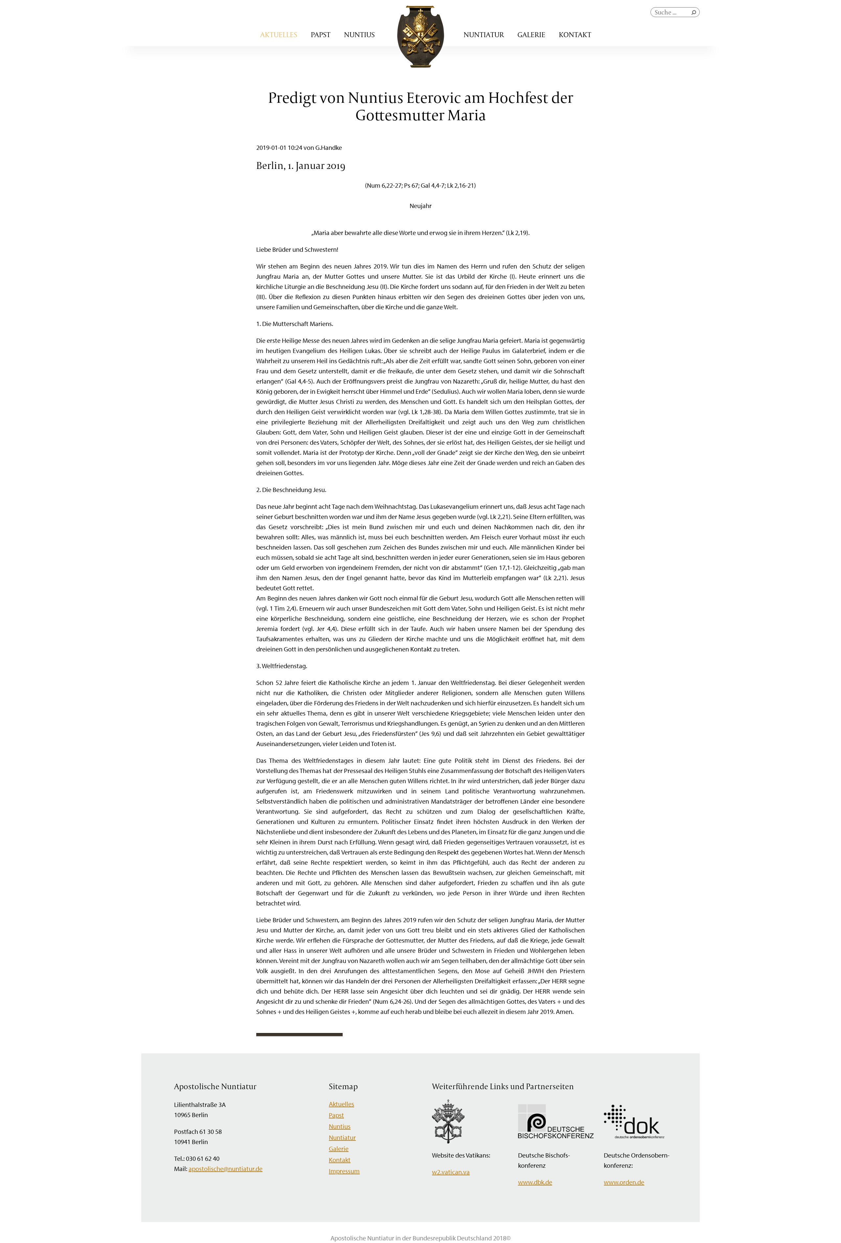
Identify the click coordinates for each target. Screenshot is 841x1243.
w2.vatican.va (451, 1172)
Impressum (344, 1171)
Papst (320, 34)
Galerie (531, 34)
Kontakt (575, 34)
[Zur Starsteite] (420, 65)
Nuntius (359, 34)
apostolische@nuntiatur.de (225, 1168)
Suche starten (695, 14)
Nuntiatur (484, 34)
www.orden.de (624, 1182)
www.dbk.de (535, 1182)
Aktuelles (278, 34)
